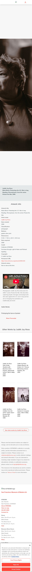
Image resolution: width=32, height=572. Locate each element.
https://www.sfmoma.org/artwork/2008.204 (13, 261)
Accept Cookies (16, 569)
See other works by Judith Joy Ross (16, 430)
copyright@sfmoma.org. (19, 464)
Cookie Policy (15, 556)
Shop (3, 539)
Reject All (16, 564)
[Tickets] (25, 2)
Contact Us (4, 512)
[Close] (30, 545)
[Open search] (28, 2)
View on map (5, 508)
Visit (2, 526)
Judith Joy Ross (7, 188)
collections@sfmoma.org (8, 455)
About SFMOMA (6, 506)
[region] (16, 557)
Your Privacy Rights (16, 560)
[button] (16, 318)
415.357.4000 (5, 510)
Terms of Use (11, 472)
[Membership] (22, 2)
